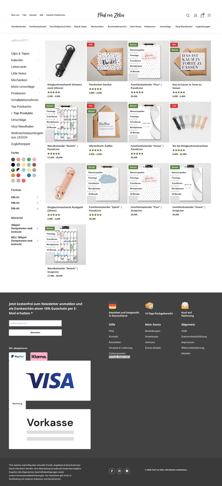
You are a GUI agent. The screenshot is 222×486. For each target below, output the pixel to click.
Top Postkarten (21, 106)
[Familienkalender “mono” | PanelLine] (149, 122)
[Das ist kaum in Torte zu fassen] (190, 61)
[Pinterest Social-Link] (127, 471)
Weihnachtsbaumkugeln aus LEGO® (24, 135)
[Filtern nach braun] (34, 165)
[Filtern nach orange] (13, 175)
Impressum (187, 342)
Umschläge (18, 119)
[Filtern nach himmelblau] (29, 175)
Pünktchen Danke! (100, 84)
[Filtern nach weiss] (24, 175)
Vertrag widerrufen (119, 357)
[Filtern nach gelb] (24, 165)
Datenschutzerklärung (194, 336)
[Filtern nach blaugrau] (34, 175)
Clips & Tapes (20, 53)
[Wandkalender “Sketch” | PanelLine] (65, 122)
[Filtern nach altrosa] (18, 180)
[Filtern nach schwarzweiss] (18, 170)
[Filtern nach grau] (18, 165)
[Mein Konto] (195, 15)
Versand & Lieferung (120, 348)
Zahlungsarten (117, 353)
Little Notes (18, 73)
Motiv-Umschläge (22, 86)
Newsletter (115, 342)
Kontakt (113, 336)
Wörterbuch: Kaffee (101, 146)
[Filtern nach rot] (18, 175)
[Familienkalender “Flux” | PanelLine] (149, 61)
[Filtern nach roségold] (18, 159)
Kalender (17, 60)
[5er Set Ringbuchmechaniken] (190, 122)
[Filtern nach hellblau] (24, 170)
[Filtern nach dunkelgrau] (13, 159)
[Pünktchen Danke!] (107, 61)
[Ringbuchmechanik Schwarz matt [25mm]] (65, 61)
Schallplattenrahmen (24, 100)
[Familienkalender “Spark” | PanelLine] (107, 183)
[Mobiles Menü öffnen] (209, 15)
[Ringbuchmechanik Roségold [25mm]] (65, 183)
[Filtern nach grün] (29, 159)
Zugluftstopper (21, 144)
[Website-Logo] (111, 15)
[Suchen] (188, 15)
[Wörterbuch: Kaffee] (107, 122)
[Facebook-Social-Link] (112, 471)
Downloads (151, 336)
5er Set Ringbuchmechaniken (190, 146)
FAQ (111, 331)
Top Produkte (23, 113)
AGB (184, 331)
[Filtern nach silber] (24, 159)
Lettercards (18, 66)
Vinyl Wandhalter (22, 126)
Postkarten (18, 93)
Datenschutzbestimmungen (30, 475)
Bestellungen (152, 331)
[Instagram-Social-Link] (119, 471)
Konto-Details (153, 348)
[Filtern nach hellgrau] (13, 180)
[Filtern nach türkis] (29, 165)
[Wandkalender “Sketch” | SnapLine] (65, 244)
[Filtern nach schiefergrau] (34, 170)
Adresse (150, 342)
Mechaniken (19, 80)
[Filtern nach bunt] (13, 170)
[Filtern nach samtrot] (24, 180)
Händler (185, 353)
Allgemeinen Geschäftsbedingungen (40, 472)
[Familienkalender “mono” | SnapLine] (190, 183)
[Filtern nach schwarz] (13, 165)
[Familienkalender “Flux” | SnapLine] (149, 183)
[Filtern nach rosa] (34, 159)
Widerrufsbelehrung (192, 348)
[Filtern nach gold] (29, 170)
